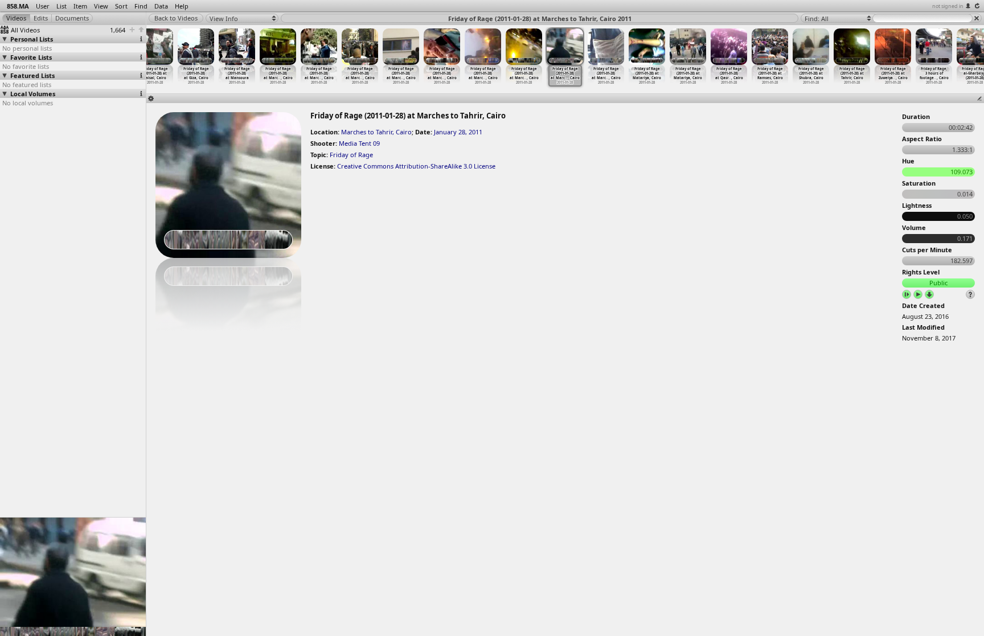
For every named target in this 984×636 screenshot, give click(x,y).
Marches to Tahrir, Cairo (376, 132)
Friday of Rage (351, 154)
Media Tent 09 (359, 143)
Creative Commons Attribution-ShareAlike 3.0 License (416, 166)
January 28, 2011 (458, 132)
